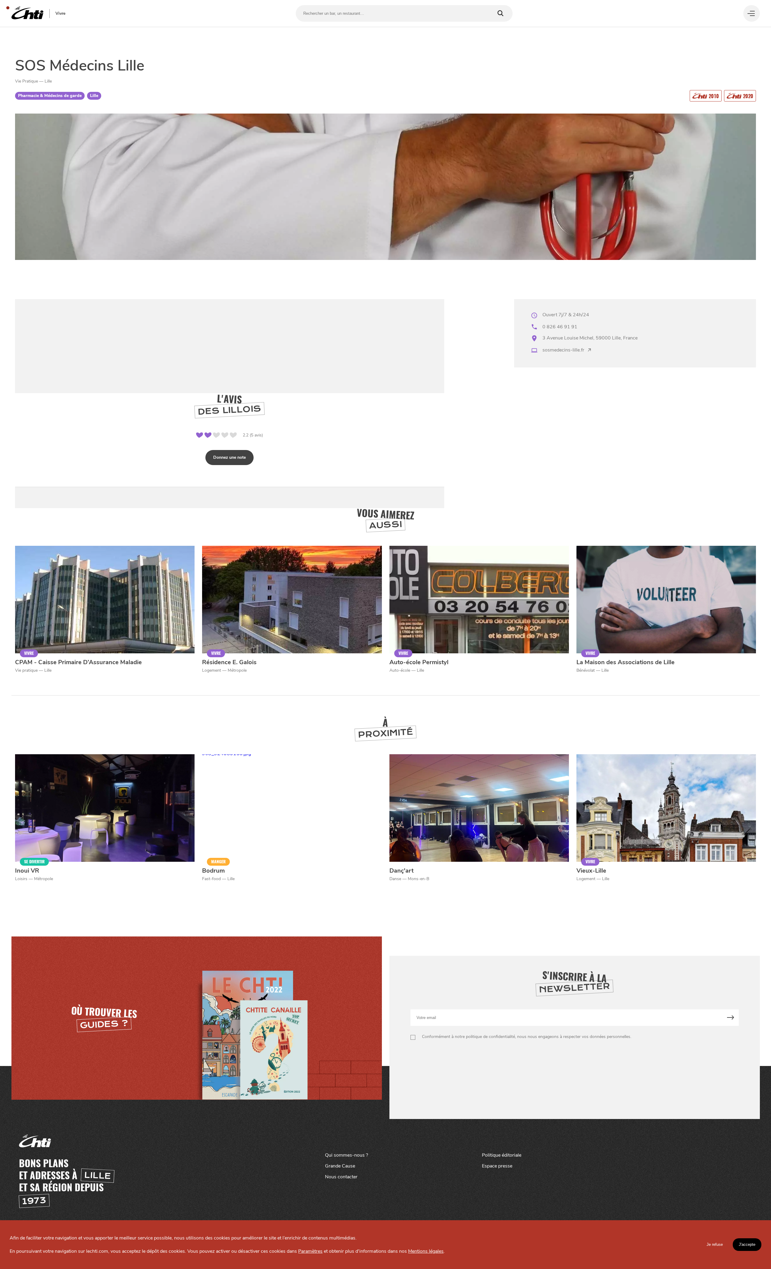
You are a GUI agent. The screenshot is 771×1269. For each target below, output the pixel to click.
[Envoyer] (730, 1017)
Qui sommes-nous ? (346, 1155)
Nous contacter (341, 1177)
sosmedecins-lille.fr (563, 350)
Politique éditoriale (501, 1155)
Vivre (60, 13)
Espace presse (497, 1166)
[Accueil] (27, 13)
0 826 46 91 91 (559, 327)
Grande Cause (340, 1166)
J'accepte (747, 1244)
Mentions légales (426, 1251)
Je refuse (715, 1244)
